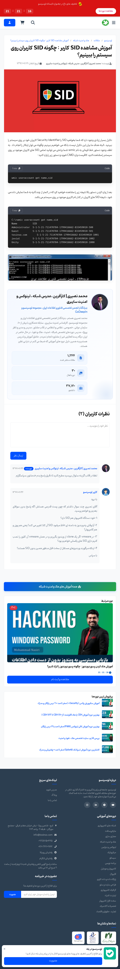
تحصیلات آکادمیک (108, 906)
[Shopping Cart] (22, 22)
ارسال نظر (18, 456)
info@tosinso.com (43, 835)
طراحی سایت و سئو (108, 884)
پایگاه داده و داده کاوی (106, 879)
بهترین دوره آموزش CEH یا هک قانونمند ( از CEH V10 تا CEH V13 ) (71, 715)
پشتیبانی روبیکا (46, 852)
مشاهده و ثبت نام (60, 679)
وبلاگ (54, 795)
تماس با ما (52, 800)
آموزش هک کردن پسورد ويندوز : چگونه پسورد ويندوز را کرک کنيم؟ (80, 667)
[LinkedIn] (96, 805)
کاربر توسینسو (90, 492)
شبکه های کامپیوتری (107, 825)
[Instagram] (87, 805)
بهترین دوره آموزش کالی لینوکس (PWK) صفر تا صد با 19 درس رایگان (70, 726)
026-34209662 (45, 846)
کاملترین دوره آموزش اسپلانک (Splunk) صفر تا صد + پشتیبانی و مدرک (69, 750)
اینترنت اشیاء (110, 895)
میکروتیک (111, 852)
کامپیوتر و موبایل (108, 868)
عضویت (12, 894)
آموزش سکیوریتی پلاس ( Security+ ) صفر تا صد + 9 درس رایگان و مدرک (69, 703)
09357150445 (45, 841)
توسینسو (108, 40)
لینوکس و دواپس (108, 847)
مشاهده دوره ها (106, 11)
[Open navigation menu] (113, 22)
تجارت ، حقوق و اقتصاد (106, 911)
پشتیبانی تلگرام (45, 858)
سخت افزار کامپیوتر (107, 901)
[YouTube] (113, 805)
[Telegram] (104, 805)
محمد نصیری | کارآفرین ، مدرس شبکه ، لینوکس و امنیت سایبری (73, 63)
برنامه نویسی (110, 863)
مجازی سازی (110, 836)
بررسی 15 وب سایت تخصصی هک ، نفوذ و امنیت (79, 738)
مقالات (97, 40)
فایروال (113, 874)
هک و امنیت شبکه (81, 40)
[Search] (33, 22)
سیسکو (113, 858)
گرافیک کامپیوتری (108, 890)
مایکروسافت (110, 831)
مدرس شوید (51, 789)
